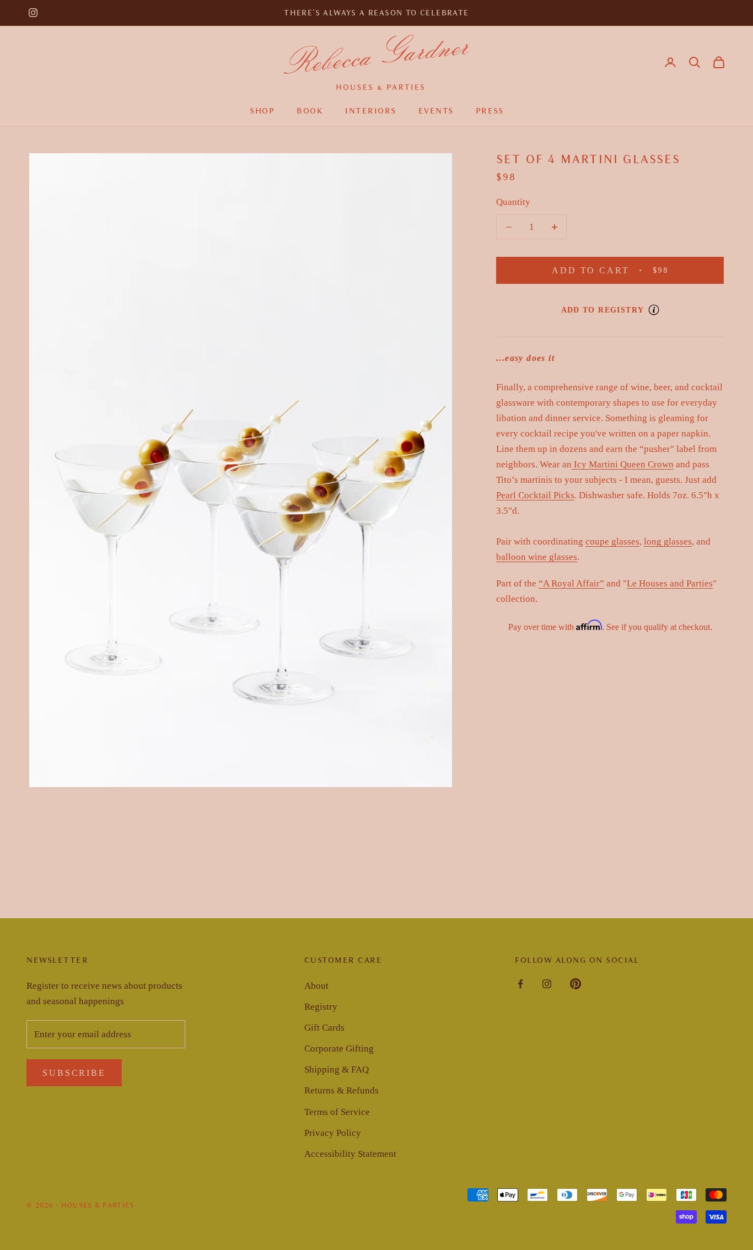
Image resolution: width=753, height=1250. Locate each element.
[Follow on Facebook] (520, 983)
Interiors (370, 110)
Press (490, 110)
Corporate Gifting (339, 1048)
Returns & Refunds (341, 1090)
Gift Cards (324, 1027)
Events (436, 110)
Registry (320, 1006)
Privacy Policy (332, 1133)
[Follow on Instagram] (33, 12)
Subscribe (74, 1072)
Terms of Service (337, 1112)
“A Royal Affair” (571, 583)
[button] (694, 62)
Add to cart (626, 270)
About (316, 985)
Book (310, 110)
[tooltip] (653, 309)
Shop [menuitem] (262, 110)
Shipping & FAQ (336, 1069)
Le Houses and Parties (670, 583)
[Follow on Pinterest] (575, 983)
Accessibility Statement (350, 1154)
